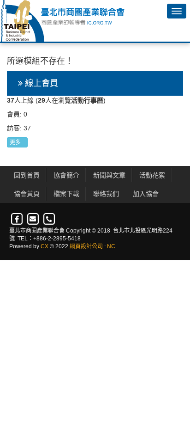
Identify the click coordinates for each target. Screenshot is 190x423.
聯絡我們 (106, 193)
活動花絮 (152, 175)
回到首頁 (27, 175)
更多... (17, 142)
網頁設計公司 (86, 246)
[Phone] (49, 219)
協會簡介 (66, 175)
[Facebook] (17, 219)
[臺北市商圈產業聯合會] (62, 21)
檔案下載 (66, 193)
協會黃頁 (27, 193)
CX (44, 246)
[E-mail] (33, 219)
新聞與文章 (109, 175)
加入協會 (146, 193)
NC (111, 246)
